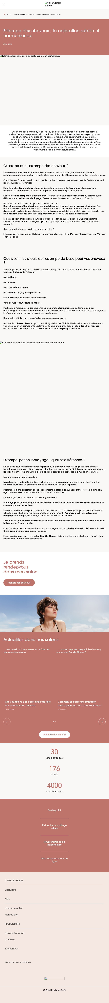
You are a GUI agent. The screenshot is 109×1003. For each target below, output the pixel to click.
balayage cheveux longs (67, 467)
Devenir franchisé (14, 933)
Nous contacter (13, 908)
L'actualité (10, 890)
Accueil (16, 14)
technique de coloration (42, 173)
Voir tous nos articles (54, 735)
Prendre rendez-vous (19, 583)
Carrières (10, 940)
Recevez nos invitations (18, 962)
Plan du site (11, 915)
